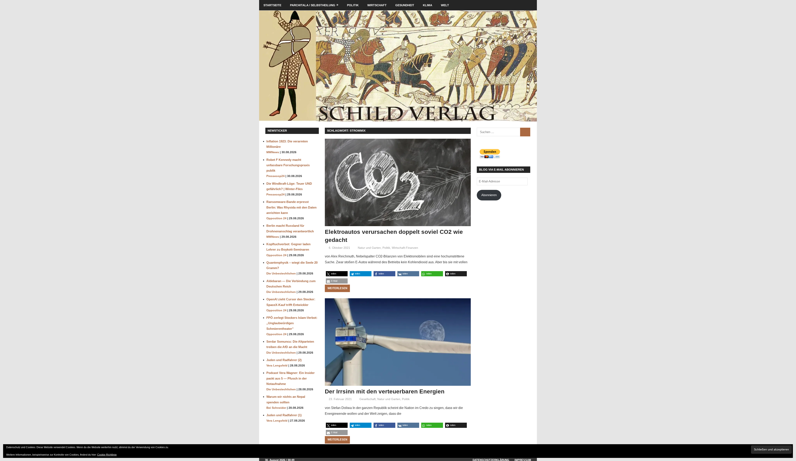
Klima (427, 5)
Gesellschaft (367, 399)
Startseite (272, 5)
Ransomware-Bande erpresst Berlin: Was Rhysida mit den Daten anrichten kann (291, 207)
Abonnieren (489, 195)
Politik (353, 5)
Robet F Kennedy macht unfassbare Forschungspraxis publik (288, 165)
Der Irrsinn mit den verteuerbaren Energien (384, 391)
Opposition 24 (276, 218)
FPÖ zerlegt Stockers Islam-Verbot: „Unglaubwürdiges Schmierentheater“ (291, 323)
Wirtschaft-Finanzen (405, 247)
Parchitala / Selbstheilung (312, 5)
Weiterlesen (337, 288)
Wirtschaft (377, 5)
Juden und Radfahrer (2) (284, 360)
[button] (337, 273)
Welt (445, 5)
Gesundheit (404, 5)
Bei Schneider (276, 407)
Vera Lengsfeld (277, 365)
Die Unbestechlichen (281, 273)
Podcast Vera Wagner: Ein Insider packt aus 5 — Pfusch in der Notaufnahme (290, 378)
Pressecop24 (275, 176)
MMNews (272, 152)
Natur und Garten (369, 247)
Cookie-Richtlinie (107, 454)
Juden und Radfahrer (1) (284, 415)
